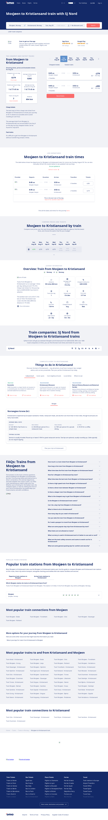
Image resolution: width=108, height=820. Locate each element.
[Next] (99, 59)
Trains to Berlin (11, 789)
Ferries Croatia (69, 783)
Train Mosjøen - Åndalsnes (62, 697)
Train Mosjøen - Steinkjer (86, 686)
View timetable (13, 101)
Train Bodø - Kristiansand (86, 690)
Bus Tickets (29, 777)
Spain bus (29, 780)
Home (8, 730)
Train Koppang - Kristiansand (39, 697)
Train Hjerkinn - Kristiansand (15, 671)
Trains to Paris (11, 783)
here (68, 210)
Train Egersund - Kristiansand (39, 671)
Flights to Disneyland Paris (53, 789)
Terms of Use (34, 815)
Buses (24, 3)
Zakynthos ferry (69, 791)
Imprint (24, 815)
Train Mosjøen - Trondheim (38, 617)
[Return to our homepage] (11, 3)
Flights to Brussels (51, 786)
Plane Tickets (49, 777)
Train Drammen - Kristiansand (87, 675)
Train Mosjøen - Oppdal (85, 693)
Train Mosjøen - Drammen (14, 678)
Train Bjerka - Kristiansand (86, 682)
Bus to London (30, 789)
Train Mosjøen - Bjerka (61, 693)
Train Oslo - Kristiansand (14, 675)
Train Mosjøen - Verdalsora (86, 663)
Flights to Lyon (50, 783)
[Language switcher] (72, 3)
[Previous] (28, 243)
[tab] (54, 64)
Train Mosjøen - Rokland (14, 620)
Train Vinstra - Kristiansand (86, 667)
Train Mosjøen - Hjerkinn (38, 667)
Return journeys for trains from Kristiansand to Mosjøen (25, 640)
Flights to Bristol (50, 791)
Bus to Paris (30, 791)
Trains (18, 3)
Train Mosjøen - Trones (61, 675)
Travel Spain (87, 789)
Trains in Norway (23, 730)
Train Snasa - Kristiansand (62, 690)
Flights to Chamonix (51, 780)
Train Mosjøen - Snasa (61, 686)
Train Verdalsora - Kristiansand (88, 697)
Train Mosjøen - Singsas (37, 693)
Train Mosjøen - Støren (61, 682)
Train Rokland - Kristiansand (63, 671)
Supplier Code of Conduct (60, 815)
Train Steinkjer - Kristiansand (87, 678)
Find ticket (14, 80)
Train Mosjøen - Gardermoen (39, 675)
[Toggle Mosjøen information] (99, 595)
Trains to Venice (11, 786)
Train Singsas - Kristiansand (39, 682)
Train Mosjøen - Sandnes (38, 686)
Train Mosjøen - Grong (13, 663)
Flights (29, 3)
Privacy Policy (45, 815)
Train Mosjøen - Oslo (60, 617)
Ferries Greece (69, 780)
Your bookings (83, 3)
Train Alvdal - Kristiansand (14, 659)
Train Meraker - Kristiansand (87, 671)
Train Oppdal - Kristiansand (38, 690)
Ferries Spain (68, 786)
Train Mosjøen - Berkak (13, 686)
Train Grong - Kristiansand (14, 693)
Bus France (29, 783)
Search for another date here (54, 199)
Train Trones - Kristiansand (14, 682)
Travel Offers (87, 786)
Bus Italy (28, 786)
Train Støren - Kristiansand (14, 697)
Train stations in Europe (91, 780)
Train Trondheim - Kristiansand (64, 667)
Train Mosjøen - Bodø (13, 617)
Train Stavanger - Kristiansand (15, 667)
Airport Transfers (89, 783)
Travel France (87, 791)
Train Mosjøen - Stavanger (86, 617)
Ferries (35, 3)
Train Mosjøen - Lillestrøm (62, 678)
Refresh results (53, 169)
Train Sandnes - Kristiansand (15, 690)
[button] (50, 25)
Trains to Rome (11, 780)
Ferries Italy (68, 789)
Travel (85, 777)
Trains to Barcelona (12, 791)
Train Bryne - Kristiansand (62, 717)
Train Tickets (10, 777)
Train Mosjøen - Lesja (36, 663)
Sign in (100, 3)
